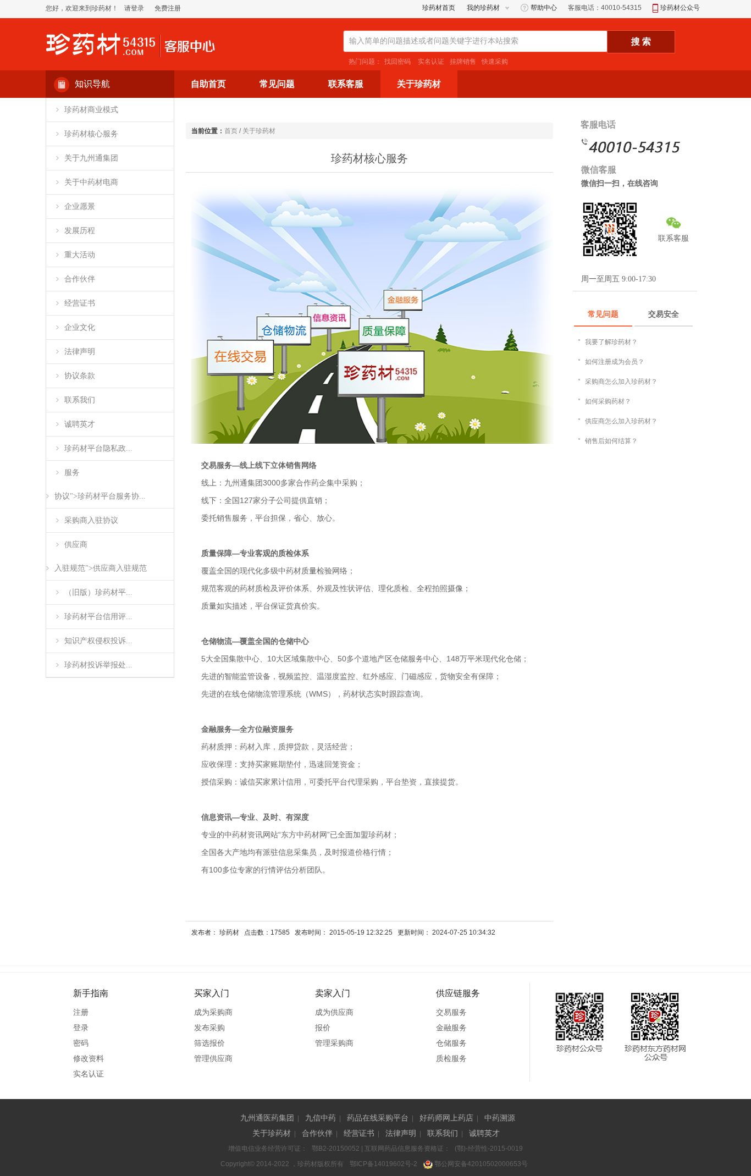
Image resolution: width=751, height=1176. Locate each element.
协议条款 (79, 376)
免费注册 (167, 8)
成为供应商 (334, 1012)
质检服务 (451, 1058)
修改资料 (88, 1058)
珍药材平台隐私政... (98, 448)
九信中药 (320, 1117)
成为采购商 (213, 1012)
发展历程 (79, 231)
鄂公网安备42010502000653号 (480, 1164)
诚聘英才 (79, 424)
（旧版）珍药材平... (98, 592)
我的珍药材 (483, 8)
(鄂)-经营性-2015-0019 (489, 1148)
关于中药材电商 (91, 182)
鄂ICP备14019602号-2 (383, 1164)
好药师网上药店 (446, 1117)
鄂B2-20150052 (336, 1148)
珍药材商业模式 (91, 110)
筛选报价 (209, 1043)
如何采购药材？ (608, 401)
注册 (81, 1012)
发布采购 (209, 1027)
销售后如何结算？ (611, 441)
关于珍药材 (258, 131)
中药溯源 (499, 1117)
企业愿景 (79, 206)
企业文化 (79, 327)
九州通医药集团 (267, 1117)
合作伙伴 (79, 279)
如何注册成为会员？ (614, 362)
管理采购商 (334, 1043)
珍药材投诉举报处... (98, 665)
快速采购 (495, 61)
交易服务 (451, 1012)
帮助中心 (543, 8)
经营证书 (79, 303)
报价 (322, 1027)
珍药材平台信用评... (98, 616)
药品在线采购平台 (377, 1117)
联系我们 (79, 400)
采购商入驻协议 (91, 520)
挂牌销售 (463, 61)
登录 (81, 1027)
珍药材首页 (438, 8)
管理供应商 (213, 1058)
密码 (81, 1043)
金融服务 (451, 1027)
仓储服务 (451, 1043)
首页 (231, 131)
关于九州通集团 (91, 158)
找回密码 (397, 61)
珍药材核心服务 (91, 134)
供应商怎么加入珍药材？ (621, 421)
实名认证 (430, 61)
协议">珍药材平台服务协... (100, 496)
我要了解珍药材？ (611, 342)
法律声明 (79, 351)
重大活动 (79, 255)
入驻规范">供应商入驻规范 (100, 568)
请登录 (134, 8)
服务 (72, 472)
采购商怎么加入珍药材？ (621, 381)
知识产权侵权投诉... (98, 641)
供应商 (75, 544)
